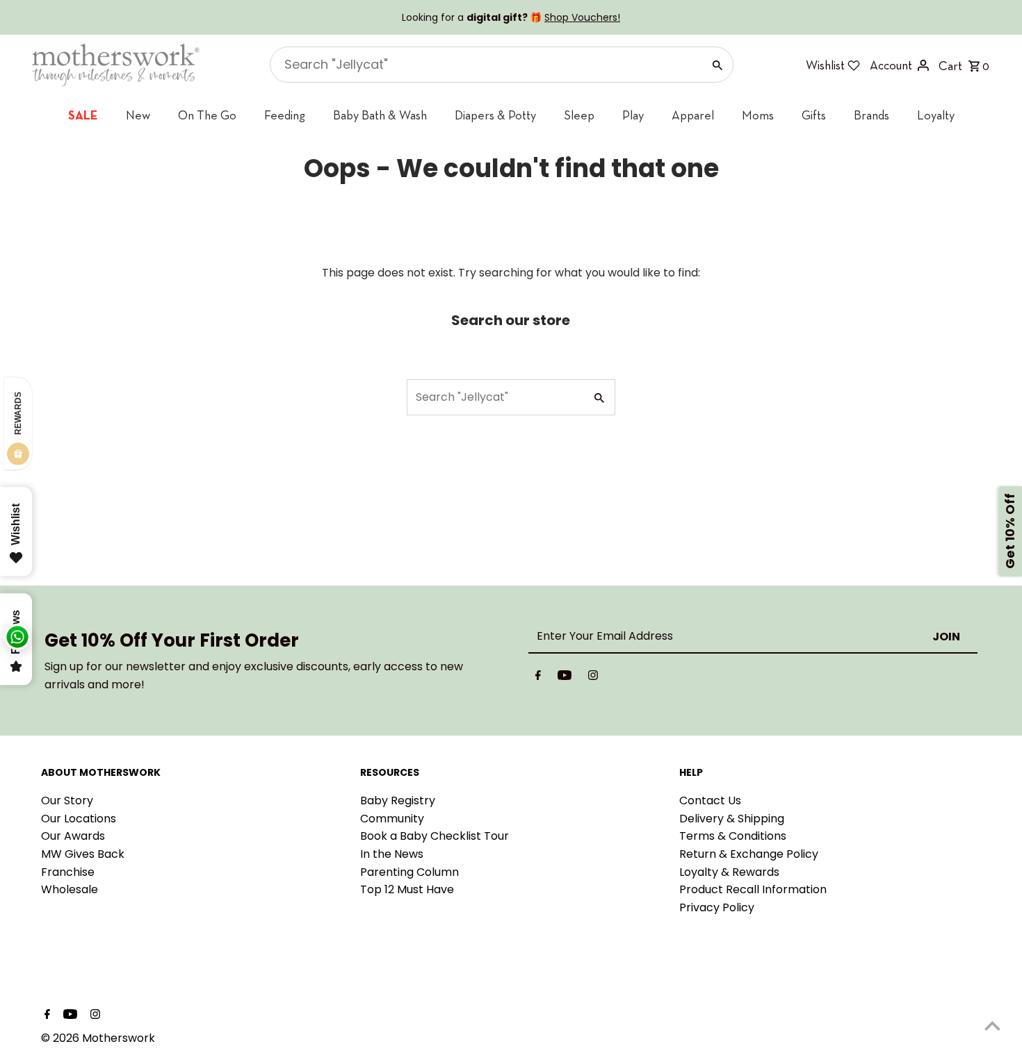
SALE (83, 115)
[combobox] (484, 64)
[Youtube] (564, 678)
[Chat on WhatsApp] (17, 637)
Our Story (67, 800)
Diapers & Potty (495, 115)
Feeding (284, 115)
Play (633, 115)
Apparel (693, 115)
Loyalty (936, 115)
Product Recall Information (753, 889)
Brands (871, 115)
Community (392, 819)
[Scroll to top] (992, 1025)
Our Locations (78, 819)
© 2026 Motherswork (98, 1038)
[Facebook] (538, 678)
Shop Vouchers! (582, 17)
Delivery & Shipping (731, 819)
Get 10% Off (1010, 531)
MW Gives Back (82, 854)
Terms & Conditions (732, 836)
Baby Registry (397, 800)
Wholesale (69, 889)
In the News (391, 854)
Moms (758, 115)
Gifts (814, 115)
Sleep (579, 115)
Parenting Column (409, 872)
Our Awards (73, 836)
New (138, 115)
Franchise (68, 872)
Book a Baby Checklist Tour (434, 836)
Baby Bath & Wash (380, 115)
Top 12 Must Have (407, 889)
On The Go (207, 115)
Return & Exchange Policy (748, 854)
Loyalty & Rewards (729, 872)
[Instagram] (593, 678)
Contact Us (710, 800)
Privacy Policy (716, 907)
